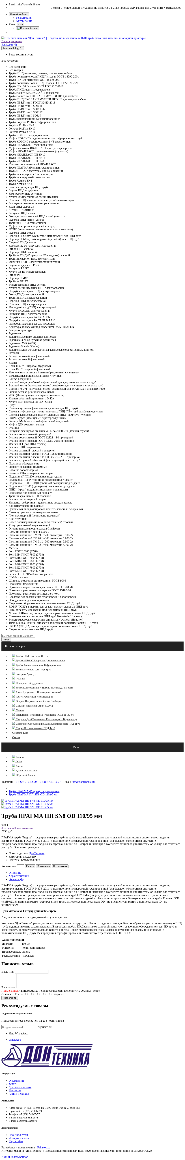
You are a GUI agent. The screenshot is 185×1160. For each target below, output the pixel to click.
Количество (8, 866)
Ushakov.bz (43, 1147)
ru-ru (20, 24)
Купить (30, 866)
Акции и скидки (19, 1093)
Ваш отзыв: (8, 987)
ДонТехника (36, 853)
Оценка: (6, 994)
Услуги (13, 1083)
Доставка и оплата (20, 1087)
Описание (15, 872)
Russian (33, 28)
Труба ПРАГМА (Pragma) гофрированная (34, 791)
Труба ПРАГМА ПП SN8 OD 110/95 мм (33, 794)
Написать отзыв (23, 828)
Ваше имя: (7, 971)
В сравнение (60, 866)
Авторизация (24, 20)
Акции (5, 1156)
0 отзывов (7, 828)
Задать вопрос (19, 1156)
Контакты (15, 1090)
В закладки (43, 866)
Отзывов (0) (16, 879)
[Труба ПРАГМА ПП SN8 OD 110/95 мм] (27, 803)
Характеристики (19, 875)
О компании (16, 1080)
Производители (18, 1134)
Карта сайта (16, 1141)
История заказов (19, 1138)
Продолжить (9, 998)
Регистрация (23, 17)
